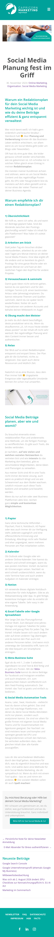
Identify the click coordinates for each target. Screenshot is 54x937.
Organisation (14, 86)
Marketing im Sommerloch (17, 890)
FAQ (24, 914)
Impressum (17, 918)
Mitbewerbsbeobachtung (16, 875)
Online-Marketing (38, 82)
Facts (37, 918)
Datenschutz (38, 914)
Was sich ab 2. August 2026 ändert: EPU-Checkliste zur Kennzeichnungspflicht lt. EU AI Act (26, 882)
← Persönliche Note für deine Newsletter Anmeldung (24, 840)
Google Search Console (15, 863)
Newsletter (12, 914)
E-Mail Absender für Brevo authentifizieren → (27, 847)
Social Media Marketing (34, 86)
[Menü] (49, 9)
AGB (28, 918)
